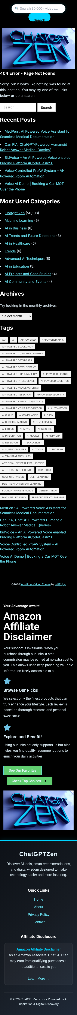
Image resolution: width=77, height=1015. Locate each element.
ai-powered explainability (19, 374)
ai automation (57, 408)
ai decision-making (14, 422)
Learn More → (38, 978)
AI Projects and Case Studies (28, 274)
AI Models (33, 435)
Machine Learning (19, 220)
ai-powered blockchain (17, 346)
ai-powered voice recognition (22, 408)
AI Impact (26, 428)
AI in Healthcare (17, 243)
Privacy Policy (38, 914)
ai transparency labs (16, 456)
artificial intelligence (17, 470)
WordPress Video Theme (35, 584)
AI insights (45, 428)
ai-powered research (16, 394)
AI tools (37, 449)
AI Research (10, 442)
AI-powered (28, 339)
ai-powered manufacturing (20, 387)
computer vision (13, 476)
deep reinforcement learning (21, 483)
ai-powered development (19, 367)
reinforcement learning (48, 497)
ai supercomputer (14, 449)
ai (13, 339)
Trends (10, 251)
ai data (48, 415)
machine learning (14, 497)
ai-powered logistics (55, 380)
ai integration (11, 435)
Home (38, 899)
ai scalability (33, 442)
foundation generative (17, 490)
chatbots (44, 470)
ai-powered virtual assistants (22, 401)
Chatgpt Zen (15, 213)
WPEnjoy (60, 584)
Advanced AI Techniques (24, 258)
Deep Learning (39, 476)
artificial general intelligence (23, 463)
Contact (38, 922)
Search (39, 19)
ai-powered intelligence (18, 380)
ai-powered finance (56, 374)
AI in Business (16, 228)
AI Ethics (8, 428)
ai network (53, 435)
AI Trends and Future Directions (30, 236)
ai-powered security (50, 394)
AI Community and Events (25, 281)
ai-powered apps (53, 339)
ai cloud (7, 415)
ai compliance (28, 415)
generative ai (48, 490)
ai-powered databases (17, 360)
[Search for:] (18, 107)
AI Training (56, 449)
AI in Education (17, 266)
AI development (43, 422)
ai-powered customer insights (22, 353)
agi (4, 339)
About (38, 907)
